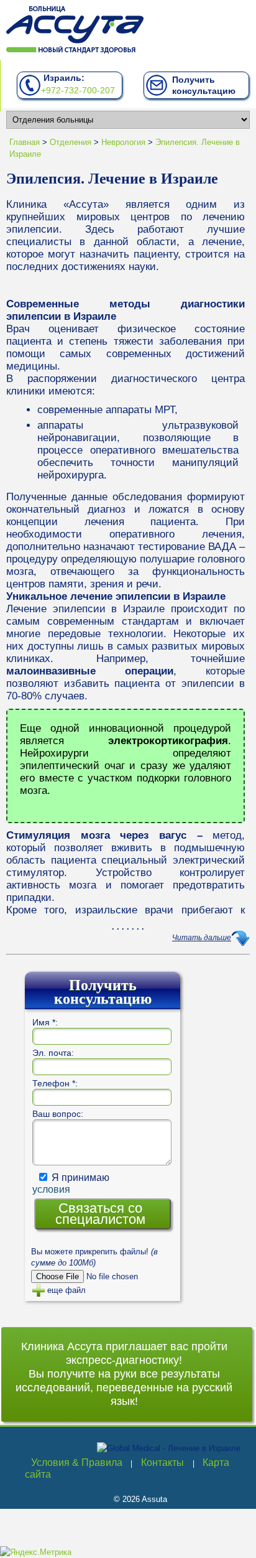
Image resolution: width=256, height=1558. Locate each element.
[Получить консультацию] (157, 90)
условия (51, 1189)
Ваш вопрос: (57, 1114)
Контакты (162, 1462)
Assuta (154, 1499)
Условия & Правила (76, 1462)
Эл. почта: (53, 1053)
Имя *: (45, 1022)
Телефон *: (55, 1083)
